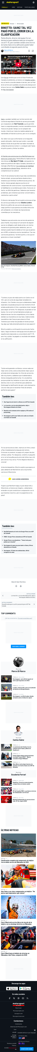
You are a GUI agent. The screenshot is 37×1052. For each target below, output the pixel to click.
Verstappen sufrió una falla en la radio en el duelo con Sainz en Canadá (18, 416)
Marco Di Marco (8, 50)
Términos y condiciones (13, 1043)
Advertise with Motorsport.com (18, 1026)
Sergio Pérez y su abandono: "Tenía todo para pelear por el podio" (17, 541)
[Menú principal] (3, 2)
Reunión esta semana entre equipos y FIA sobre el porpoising (18, 411)
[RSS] (27, 998)
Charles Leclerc (30, 80)
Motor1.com (18, 1008)
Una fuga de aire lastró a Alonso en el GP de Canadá (19, 402)
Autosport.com (19, 1013)
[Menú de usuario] (33, 2)
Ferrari (6, 77)
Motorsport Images (16, 268)
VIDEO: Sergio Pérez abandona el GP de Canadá (18, 536)
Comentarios (18, 1024)
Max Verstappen (8, 90)
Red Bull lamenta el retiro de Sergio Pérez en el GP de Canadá (19, 532)
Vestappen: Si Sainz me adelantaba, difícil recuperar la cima (16, 551)
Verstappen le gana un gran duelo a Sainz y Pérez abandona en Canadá (18, 546)
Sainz (3, 119)
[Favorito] (29, 51)
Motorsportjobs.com (18, 1010)
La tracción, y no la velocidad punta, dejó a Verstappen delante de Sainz (16, 406)
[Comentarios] (33, 51)
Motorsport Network (15, 1048)
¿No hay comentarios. (18, 618)
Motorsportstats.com (18, 1016)
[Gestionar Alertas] (20, 586)
